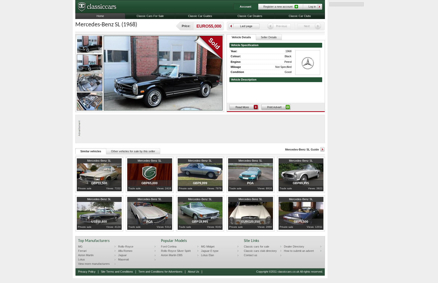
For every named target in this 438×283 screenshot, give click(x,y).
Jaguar (122, 255)
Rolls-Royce (125, 246)
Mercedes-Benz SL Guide (302, 149)
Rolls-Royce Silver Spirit (176, 250)
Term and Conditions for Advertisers (160, 271)
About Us (193, 271)
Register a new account (278, 6)
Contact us (250, 255)
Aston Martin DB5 (171, 255)
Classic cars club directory (260, 250)
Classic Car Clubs (300, 15)
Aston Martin (86, 255)
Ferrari (82, 250)
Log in (312, 6)
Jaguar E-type (209, 250)
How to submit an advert (299, 250)
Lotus (81, 259)
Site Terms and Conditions (117, 271)
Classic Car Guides (200, 15)
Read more (244, 107)
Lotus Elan (207, 255)
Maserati (123, 259)
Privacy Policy (87, 271)
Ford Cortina (168, 246)
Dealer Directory (294, 246)
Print (276, 107)
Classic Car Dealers (250, 15)
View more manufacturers (94, 263)
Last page (244, 26)
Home (100, 15)
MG (80, 246)
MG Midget (207, 246)
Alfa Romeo (125, 250)
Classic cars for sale (256, 246)
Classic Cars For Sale (150, 15)
